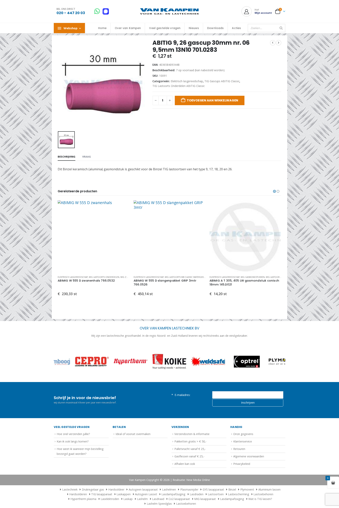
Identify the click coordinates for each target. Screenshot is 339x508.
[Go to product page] (94, 236)
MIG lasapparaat (205, 499)
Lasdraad (158, 499)
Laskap (128, 499)
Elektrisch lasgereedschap (187, 81)
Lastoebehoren (263, 494)
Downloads (215, 28)
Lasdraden (196, 494)
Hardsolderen (78, 494)
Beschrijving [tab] (66, 156)
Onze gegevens (243, 434)
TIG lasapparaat (101, 494)
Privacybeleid (241, 464)
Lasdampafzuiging (173, 494)
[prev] (272, 43)
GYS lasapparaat (213, 489)
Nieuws (194, 28)
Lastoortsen (216, 494)
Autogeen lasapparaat (143, 489)
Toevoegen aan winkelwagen (212, 100)
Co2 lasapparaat (179, 499)
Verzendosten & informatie (192, 434)
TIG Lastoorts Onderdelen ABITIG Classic (178, 86)
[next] (278, 43)
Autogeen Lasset (146, 494)
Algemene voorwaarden (248, 456)
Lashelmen (169, 489)
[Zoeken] (281, 28)
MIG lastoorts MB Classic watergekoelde (187, 277)
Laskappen (124, 494)
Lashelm (142, 499)
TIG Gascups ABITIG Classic (221, 81)
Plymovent (247, 489)
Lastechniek (69, 489)
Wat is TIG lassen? (260, 499)
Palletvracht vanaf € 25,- (190, 449)
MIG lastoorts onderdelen (104, 277)
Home (102, 28)
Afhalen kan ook (184, 464)
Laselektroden (110, 499)
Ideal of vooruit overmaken (133, 434)
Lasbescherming (238, 494)
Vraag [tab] (86, 156)
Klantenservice (242, 441)
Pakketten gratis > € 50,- (190, 441)
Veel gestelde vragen (164, 28)
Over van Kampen (128, 28)
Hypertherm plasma (83, 499)
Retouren (239, 449)
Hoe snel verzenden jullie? (73, 434)
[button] (274, 191)
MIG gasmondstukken (253, 277)
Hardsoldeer (116, 489)
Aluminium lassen (269, 489)
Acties (236, 28)
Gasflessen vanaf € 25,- (189, 456)
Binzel (232, 489)
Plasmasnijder (189, 489)
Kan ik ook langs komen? (73, 441)
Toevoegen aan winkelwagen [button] (123, 206)
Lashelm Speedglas (159, 503)
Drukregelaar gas (93, 489)
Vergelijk (123, 215)
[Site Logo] (169, 11)
